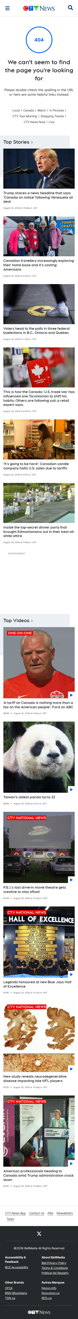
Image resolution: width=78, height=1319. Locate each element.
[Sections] (7, 8)
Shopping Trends (52, 116)
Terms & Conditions (55, 1268)
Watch (41, 110)
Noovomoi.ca (50, 1293)
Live (51, 122)
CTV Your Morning (24, 116)
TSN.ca (10, 1298)
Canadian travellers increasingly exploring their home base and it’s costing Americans (38, 265)
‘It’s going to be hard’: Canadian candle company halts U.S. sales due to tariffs (36, 466)
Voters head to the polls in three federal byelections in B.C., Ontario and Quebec (36, 331)
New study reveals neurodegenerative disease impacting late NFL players (35, 1079)
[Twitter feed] (39, 1233)
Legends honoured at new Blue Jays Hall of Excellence (37, 984)
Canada (28, 110)
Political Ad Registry (55, 1273)
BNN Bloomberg (16, 1293)
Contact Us (36, 1213)
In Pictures (57, 110)
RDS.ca (47, 1298)
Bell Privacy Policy (54, 1263)
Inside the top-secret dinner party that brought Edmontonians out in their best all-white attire (38, 531)
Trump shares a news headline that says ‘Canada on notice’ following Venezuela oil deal (38, 197)
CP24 (8, 1288)
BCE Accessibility (16, 1267)
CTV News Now (34, 122)
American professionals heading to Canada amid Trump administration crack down (38, 1175)
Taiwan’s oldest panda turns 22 (29, 797)
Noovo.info (49, 1288)
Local (16, 110)
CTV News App (15, 1213)
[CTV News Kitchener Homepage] (39, 8)
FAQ (50, 1213)
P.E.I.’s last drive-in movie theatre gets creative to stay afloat (34, 889)
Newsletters (65, 1213)
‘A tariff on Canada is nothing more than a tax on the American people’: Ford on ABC (38, 705)
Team (10, 1219)
